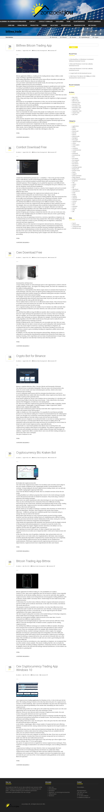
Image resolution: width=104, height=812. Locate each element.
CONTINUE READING (22, 137)
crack (73, 146)
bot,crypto (75, 139)
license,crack (76, 170)
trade (73, 192)
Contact (32, 21)
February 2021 (76, 102)
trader (74, 194)
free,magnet (75, 160)
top (73, 187)
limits (74, 172)
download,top (76, 155)
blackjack (75, 138)
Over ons (11, 25)
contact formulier (46, 21)
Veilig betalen (66, 25)
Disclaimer (59, 21)
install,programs (77, 167)
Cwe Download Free (29, 252)
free (73, 156)
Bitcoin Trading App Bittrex (33, 561)
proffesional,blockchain (79, 179)
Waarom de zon (79, 25)
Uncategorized (43, 50)
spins (73, 186)
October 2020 (76, 109)
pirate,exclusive (76, 175)
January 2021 (76, 104)
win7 (73, 204)
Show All (54, 37)
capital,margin (85, 37)
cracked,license (76, 150)
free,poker (75, 162)
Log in (74, 223)
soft (73, 182)
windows (74, 206)
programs (75, 180)
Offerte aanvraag (94, 21)
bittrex (74, 134)
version (74, 37)
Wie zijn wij (92, 25)
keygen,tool (75, 168)
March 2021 (75, 100)
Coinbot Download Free (31, 147)
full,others (75, 165)
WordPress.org (76, 228)
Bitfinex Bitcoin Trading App (34, 45)
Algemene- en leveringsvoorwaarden (13, 21)
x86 (73, 211)
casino (74, 143)
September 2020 (76, 111)
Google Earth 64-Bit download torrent (80, 73)
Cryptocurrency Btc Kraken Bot (36, 452)
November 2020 (76, 107)
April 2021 (75, 99)
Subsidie (44, 25)
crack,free (75, 148)
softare (74, 184)
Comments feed (76, 226)
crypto (96, 37)
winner (64, 37)
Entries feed (75, 224)
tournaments (76, 191)
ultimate (74, 197)
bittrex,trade (36, 50)
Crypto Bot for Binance (31, 356)
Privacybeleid (22, 25)
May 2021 (75, 97)
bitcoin (74, 133)
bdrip (73, 127)
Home (68, 21)
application (75, 126)
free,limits (75, 158)
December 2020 (76, 106)
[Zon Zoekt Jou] (52, 9)
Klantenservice (79, 21)
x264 (73, 209)
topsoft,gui (75, 189)
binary (74, 129)
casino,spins (75, 145)
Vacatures (54, 25)
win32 (74, 203)
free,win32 (75, 163)
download (75, 153)
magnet (74, 174)
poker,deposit (76, 177)
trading (74, 196)
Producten (34, 25)
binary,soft (75, 131)
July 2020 (75, 114)
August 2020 (75, 112)
